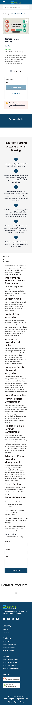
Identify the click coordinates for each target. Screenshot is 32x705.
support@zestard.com (17, 105)
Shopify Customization (9, 665)
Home (5, 14)
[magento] (11, 679)
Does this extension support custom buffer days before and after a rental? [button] (15, 529)
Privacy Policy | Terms (16, 702)
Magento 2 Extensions (9, 644)
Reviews (6, 261)
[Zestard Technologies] (9, 607)
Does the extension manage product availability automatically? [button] (15, 512)
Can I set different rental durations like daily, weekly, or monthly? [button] (15, 520)
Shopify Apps (7, 641)
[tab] (16, 504)
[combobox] (16, 7)
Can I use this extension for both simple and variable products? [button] (14, 504)
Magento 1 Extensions (9, 647)
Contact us (6, 632)
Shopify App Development (10, 659)
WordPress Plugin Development (12, 668)
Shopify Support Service (10, 662)
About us (5, 629)
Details (6, 256)
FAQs (4, 259)
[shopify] (11, 685)
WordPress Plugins (8, 650)
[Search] (27, 7)
